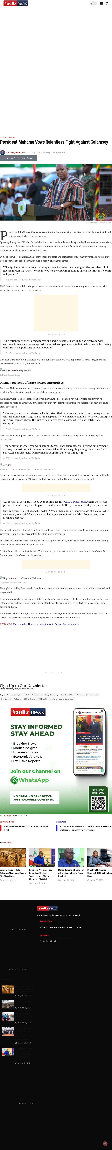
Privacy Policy (66, 927)
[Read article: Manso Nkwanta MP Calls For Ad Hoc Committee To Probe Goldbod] (71, 857)
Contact (79, 927)
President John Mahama (87, 695)
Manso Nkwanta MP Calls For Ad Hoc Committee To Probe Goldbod (71, 873)
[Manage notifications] (105, 1143)
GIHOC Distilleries (75, 501)
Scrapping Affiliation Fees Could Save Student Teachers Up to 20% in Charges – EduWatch (25, 1054)
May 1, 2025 (37, 152)
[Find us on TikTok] (55, 941)
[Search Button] (107, 3)
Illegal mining (51, 695)
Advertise (52, 927)
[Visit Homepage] (16, 3)
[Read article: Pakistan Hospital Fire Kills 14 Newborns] (8, 1004)
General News (7, 137)
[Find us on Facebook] (40, 941)
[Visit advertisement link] (56, 70)
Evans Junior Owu (16, 152)
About (42, 927)
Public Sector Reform (11, 699)
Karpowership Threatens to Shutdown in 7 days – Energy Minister (46, 624)
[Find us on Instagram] (43, 941)
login (9, 815)
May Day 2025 (67, 695)
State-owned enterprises (61, 699)
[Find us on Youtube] (51, 941)
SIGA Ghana (29, 699)
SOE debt (43, 699)
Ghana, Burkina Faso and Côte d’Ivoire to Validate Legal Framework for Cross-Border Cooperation (24, 1033)
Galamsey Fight (14, 695)
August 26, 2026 (8, 880)
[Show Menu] (101, 3)
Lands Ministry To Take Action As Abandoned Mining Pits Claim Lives (13, 873)
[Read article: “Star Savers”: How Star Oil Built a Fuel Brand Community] (8, 1016)
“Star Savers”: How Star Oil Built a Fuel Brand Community (25, 1016)
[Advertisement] (56, 313)
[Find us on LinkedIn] (47, 941)
